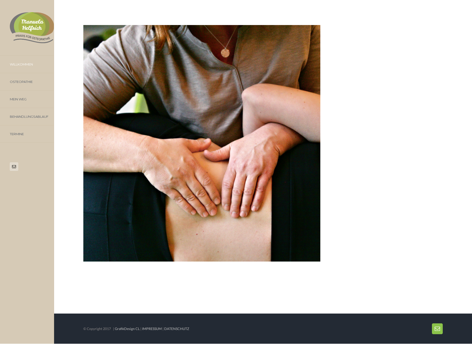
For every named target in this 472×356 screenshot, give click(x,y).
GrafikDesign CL (127, 329)
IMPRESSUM (152, 329)
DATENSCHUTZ (176, 329)
